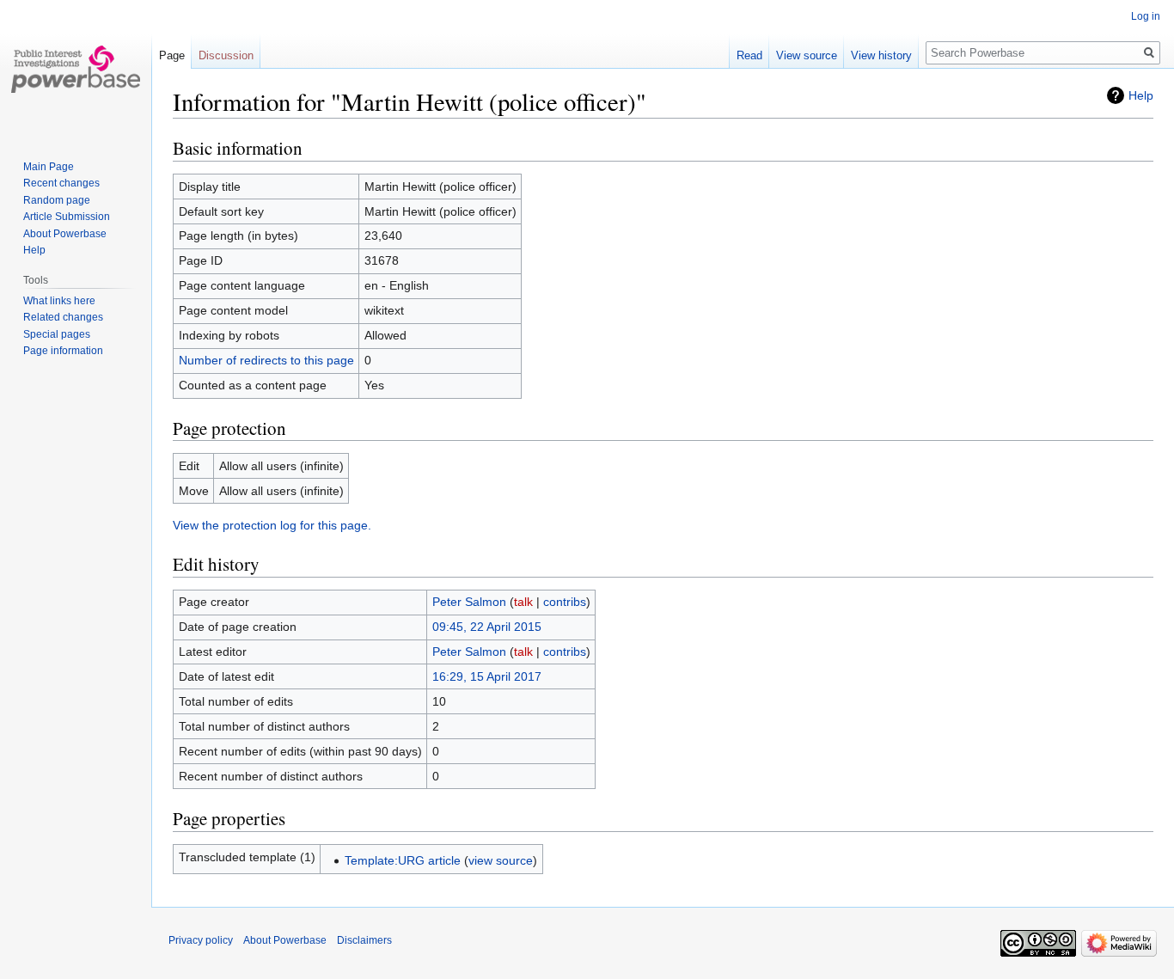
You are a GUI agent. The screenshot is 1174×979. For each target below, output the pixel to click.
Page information (63, 351)
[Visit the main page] (75, 69)
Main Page (48, 167)
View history (881, 55)
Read (749, 55)
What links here (59, 301)
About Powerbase (65, 234)
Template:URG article (403, 860)
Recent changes (61, 183)
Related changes (63, 317)
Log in (1145, 16)
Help (1140, 95)
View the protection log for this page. (272, 525)
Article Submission (66, 217)
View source (806, 55)
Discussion (226, 55)
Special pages (56, 334)
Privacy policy (200, 940)
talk (523, 602)
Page (172, 55)
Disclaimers (364, 940)
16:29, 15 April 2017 (486, 676)
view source (500, 860)
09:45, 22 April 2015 (486, 626)
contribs (564, 602)
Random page (56, 200)
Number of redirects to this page (266, 360)
